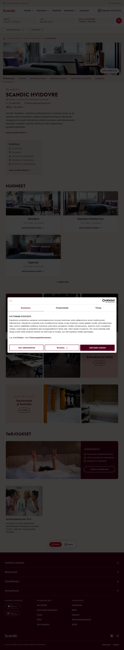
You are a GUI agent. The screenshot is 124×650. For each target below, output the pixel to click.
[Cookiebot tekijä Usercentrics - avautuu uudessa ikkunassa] (104, 301)
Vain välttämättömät (26, 348)
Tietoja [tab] (98, 308)
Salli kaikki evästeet (97, 348)
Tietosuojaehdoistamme (40, 338)
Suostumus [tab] (26, 308)
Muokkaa (60, 348)
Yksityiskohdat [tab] (62, 308)
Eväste (20, 338)
